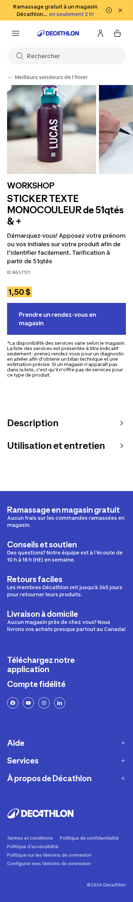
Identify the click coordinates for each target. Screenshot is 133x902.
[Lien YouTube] (28, 703)
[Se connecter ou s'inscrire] (100, 33)
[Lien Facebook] (12, 703)
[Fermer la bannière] (120, 10)
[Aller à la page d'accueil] (58, 33)
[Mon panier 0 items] (117, 33)
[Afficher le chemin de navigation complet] (10, 77)
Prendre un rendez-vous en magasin (57, 319)
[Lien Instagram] (44, 703)
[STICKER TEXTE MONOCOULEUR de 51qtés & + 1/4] (51, 129)
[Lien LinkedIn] (59, 703)
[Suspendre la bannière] (109, 10)
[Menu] (15, 33)
